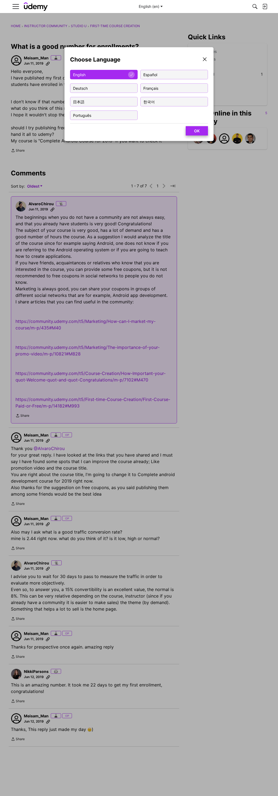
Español (150, 74)
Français (150, 88)
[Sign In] (265, 6)
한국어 (149, 101)
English (79, 74)
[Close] (204, 59)
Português (82, 115)
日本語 (78, 101)
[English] (36, 6)
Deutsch (80, 88)
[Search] (255, 6)
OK (197, 131)
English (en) (149, 6)
